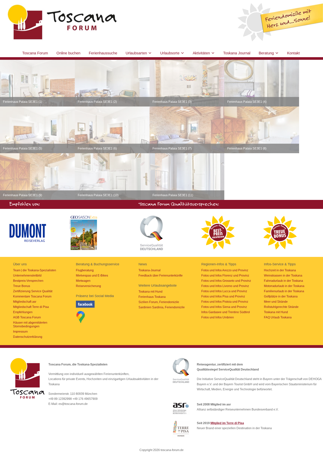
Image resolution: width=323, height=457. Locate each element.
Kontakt (293, 53)
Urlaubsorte (169, 53)
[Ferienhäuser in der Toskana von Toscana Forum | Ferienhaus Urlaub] (61, 22)
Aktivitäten (201, 53)
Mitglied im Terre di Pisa (227, 423)
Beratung (266, 53)
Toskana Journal (236, 53)
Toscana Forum (35, 53)
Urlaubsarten (136, 53)
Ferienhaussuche (103, 53)
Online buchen (68, 53)
